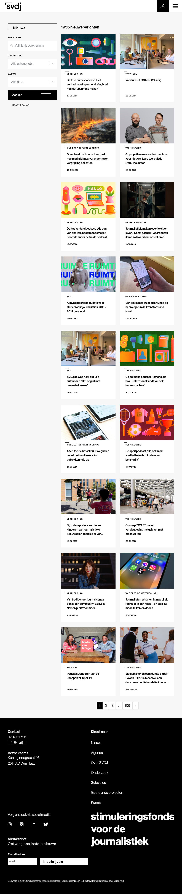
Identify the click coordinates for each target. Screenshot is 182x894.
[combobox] (30, 63)
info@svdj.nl (17, 742)
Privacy (95, 881)
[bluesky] (46, 824)
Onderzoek (99, 772)
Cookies (104, 881)
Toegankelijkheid (116, 881)
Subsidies (98, 782)
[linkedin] (34, 824)
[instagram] (10, 824)
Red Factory (85, 881)
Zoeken (17, 95)
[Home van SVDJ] (13, 6)
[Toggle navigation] (175, 6)
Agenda (97, 752)
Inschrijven (53, 861)
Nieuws (96, 742)
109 (127, 705)
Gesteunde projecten (107, 792)
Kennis (96, 802)
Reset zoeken (20, 105)
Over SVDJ (99, 762)
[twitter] (22, 824)
